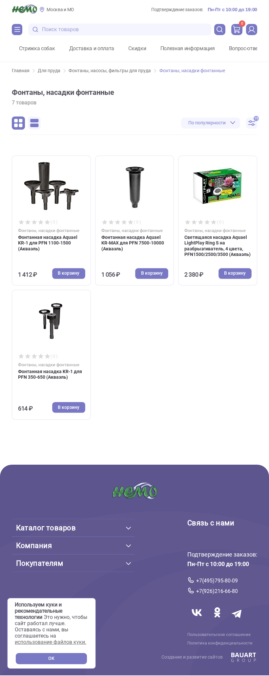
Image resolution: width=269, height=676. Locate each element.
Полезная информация (187, 49)
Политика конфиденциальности (220, 643)
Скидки (137, 49)
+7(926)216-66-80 (217, 591)
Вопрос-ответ (244, 49)
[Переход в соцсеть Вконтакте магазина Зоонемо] (197, 620)
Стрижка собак (37, 49)
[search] (219, 29)
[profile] (251, 29)
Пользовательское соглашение (219, 634)
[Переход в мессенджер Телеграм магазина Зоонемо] (237, 620)
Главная (21, 71)
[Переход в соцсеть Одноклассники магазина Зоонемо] (218, 620)
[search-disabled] (35, 30)
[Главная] (24, 9)
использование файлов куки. (50, 642)
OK (51, 658)
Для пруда (49, 71)
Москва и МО (60, 9)
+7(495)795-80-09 (217, 580)
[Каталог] (17, 29)
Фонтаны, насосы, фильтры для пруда (110, 71)
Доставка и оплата (91, 49)
